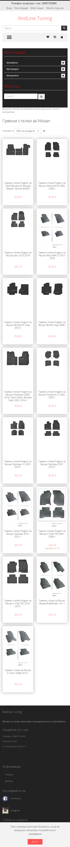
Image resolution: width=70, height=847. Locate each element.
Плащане (9, 774)
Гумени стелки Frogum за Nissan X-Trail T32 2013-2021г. (17, 603)
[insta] (5, 810)
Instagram (15, 810)
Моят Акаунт (37, 8)
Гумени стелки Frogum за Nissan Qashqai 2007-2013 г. (52, 464)
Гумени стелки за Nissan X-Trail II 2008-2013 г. (18, 672)
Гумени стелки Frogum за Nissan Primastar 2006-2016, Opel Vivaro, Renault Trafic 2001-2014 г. (18, 396)
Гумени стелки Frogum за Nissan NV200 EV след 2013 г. (17, 325)
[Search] (41, 96)
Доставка (9, 781)
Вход (9, 8)
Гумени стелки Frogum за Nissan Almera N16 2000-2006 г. (52, 185)
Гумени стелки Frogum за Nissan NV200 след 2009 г (52, 324)
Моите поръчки (55, 8)
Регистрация (21, 8)
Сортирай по (8, 130)
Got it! (35, 841)
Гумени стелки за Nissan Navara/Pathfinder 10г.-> (52, 602)
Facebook (16, 798)
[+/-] (44, 131)
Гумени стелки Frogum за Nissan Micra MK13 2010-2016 (52, 255)
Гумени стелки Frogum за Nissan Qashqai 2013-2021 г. (17, 533)
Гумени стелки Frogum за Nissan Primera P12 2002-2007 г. (52, 394)
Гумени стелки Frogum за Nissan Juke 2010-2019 (17, 254)
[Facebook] (5, 798)
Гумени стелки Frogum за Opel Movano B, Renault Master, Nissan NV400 (17, 185)
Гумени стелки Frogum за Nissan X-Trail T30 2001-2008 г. (52, 533)
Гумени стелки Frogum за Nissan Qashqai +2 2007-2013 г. (17, 464)
